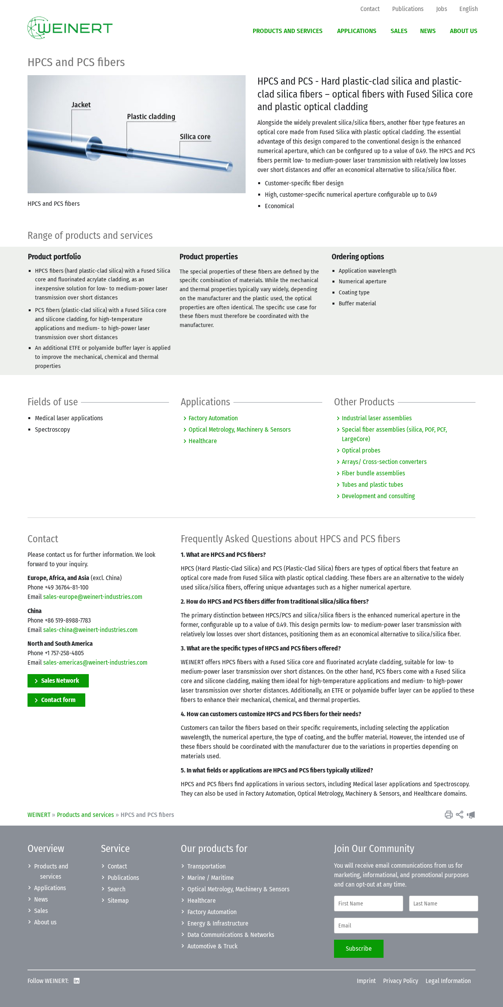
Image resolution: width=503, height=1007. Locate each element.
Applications (50, 888)
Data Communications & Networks (230, 935)
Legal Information (448, 981)
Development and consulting (378, 496)
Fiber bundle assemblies (373, 473)
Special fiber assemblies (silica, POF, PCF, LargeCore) (394, 434)
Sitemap (118, 900)
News (41, 899)
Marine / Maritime (210, 877)
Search (116, 889)
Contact (117, 866)
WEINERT (39, 815)
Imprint (366, 981)
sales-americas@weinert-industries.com (95, 662)
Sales (41, 911)
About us (45, 922)
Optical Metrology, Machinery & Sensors (240, 429)
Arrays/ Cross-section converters (384, 462)
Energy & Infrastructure (217, 923)
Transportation (206, 866)
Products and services (85, 815)
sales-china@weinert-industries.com (90, 630)
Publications (123, 877)
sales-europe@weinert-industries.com (92, 597)
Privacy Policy (400, 981)
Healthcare (203, 441)
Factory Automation (213, 418)
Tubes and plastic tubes (372, 484)
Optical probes (361, 450)
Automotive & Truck (212, 946)
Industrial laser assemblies (377, 418)
